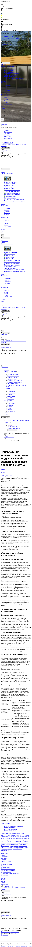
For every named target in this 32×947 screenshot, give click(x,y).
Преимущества (5, 846)
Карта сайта (4, 935)
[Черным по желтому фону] (1, 16)
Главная (3, 64)
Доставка (6, 97)
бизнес (11, 833)
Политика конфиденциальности (10, 932)
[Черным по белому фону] (1, 10)
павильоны (21, 844)
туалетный (4, 849)
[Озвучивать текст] (2, 26)
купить (23, 838)
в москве (12, 835)
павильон (3, 843)
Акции (6, 100)
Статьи (6, 102)
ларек (23, 839)
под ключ (27, 844)
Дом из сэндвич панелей (11, 75)
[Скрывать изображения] (1, 23)
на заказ (14, 841)
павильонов (14, 844)
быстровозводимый (18, 833)
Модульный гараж (9, 76)
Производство (5, 850)
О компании (4, 83)
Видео (3, 108)
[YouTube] (4, 114)
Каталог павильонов (7, 66)
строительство (23, 846)
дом (10, 836)
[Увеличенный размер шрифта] (2, 7)
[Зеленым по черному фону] (1, 18)
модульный (4, 841)
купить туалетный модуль (14, 839)
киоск (27, 836)
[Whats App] (4, 116)
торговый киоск (17, 847)
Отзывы (6, 87)
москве (10, 841)
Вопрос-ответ (8, 104)
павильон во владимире (13, 843)
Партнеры (7, 90)
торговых (25, 847)
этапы (20, 849)
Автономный (4, 833)
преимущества (14, 846)
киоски (3, 838)
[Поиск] (2, 119)
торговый (9, 847)
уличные (9, 849)
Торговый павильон (10, 69)
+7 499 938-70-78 (8, 36)
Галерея (3, 81)
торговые (3, 847)
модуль (28, 839)
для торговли (4, 836)
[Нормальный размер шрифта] (2, 4)
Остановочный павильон (11, 73)
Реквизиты (7, 92)
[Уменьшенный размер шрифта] (1, 3)
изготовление (15, 836)
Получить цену (5, 62)
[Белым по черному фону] (1, 12)
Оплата (6, 99)
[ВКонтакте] (4, 111)
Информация (5, 95)
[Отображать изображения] (2, 21)
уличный (15, 849)
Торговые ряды (8, 72)
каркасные (23, 836)
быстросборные (5, 835)
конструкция (17, 838)
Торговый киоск (9, 70)
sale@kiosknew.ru (6, 44)
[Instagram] (4, 113)
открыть (25, 841)
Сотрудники (7, 88)
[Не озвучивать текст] (1, 28)
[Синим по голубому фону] (1, 14)
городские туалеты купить (23, 835)
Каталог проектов (6, 861)
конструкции (9, 838)
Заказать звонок (5, 41)
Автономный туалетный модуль (13, 78)
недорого (19, 841)
